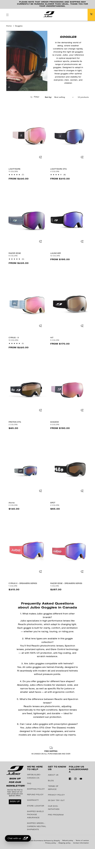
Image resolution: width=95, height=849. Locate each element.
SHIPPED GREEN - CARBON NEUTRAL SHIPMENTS (36, 826)
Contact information (81, 843)
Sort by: (48, 97)
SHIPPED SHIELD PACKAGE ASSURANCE (35, 815)
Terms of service (82, 840)
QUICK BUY (40, 158)
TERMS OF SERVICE (53, 788)
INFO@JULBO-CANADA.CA (34, 776)
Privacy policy (50, 843)
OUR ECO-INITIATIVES (53, 807)
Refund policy (67, 840)
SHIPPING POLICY (36, 789)
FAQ (29, 784)
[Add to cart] (40, 572)
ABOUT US (53, 775)
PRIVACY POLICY (56, 795)
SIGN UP (15, 802)
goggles (19, 26)
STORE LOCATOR (35, 806)
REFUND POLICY (35, 795)
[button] (7, 15)
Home (9, 26)
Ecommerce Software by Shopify (47, 840)
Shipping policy (65, 843)
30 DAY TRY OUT (56, 800)
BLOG (51, 781)
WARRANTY (33, 800)
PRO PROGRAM (56, 815)
